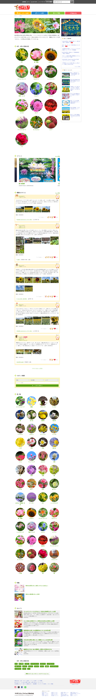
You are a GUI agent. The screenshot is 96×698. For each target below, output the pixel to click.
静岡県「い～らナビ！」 (74, 694)
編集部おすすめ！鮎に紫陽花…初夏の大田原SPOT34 (38, 649)
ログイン (28, 1)
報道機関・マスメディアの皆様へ (40, 683)
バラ (29, 668)
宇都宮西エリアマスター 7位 (23, 340)
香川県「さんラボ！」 (55, 694)
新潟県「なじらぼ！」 (55, 693)
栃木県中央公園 (20, 362)
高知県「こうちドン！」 (74, 695)
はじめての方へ (34, 1)
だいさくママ (21, 225)
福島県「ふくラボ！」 (45, 693)
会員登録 (24, 1)
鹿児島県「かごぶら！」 (55, 695)
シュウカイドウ (50, 663)
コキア (24, 668)
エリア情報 (57, 13)
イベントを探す (40, 13)
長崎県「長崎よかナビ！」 (74, 692)
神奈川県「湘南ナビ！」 (65, 694)
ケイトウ (30, 666)
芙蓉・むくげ (18, 666)
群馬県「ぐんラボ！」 (45, 694)
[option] (49, 172)
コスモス (36, 666)
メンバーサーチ (41, 1)
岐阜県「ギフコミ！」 (64, 693)
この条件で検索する (38, 385)
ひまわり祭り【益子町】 (22, 298)
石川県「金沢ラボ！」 (45, 695)
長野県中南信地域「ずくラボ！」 (75, 693)
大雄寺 (18, 259)
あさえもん (21, 265)
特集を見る (74, 13)
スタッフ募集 (50, 683)
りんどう (25, 666)
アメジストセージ (54, 666)
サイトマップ (40, 682)
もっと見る (57, 156)
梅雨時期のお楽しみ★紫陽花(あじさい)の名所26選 (37, 630)
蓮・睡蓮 (21, 663)
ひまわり (27, 663)
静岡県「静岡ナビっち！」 (65, 692)
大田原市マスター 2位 (22, 227)
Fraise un (20, 304)
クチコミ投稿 (49, 1)
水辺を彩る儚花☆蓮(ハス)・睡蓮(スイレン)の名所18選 (38, 640)
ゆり (16, 663)
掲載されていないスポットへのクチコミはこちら (37, 673)
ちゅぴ (20, 336)
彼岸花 (47, 666)
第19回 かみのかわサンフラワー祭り (24, 219)
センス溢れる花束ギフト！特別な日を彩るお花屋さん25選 (39, 621)
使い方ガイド (17, 682)
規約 (29, 682)
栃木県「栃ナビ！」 (45, 692)
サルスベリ (43, 663)
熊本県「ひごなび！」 (55, 692)
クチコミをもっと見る (37, 368)
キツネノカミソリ (34, 663)
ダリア (42, 666)
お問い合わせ (34, 682)
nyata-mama (21, 196)
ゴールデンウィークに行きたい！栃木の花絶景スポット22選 (40, 611)
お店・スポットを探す (23, 13)
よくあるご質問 (24, 682)
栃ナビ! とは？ (76, 684)
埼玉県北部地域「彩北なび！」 (65, 696)
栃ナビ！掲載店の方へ (27, 683)
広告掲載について (18, 683)
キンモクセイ (18, 668)
